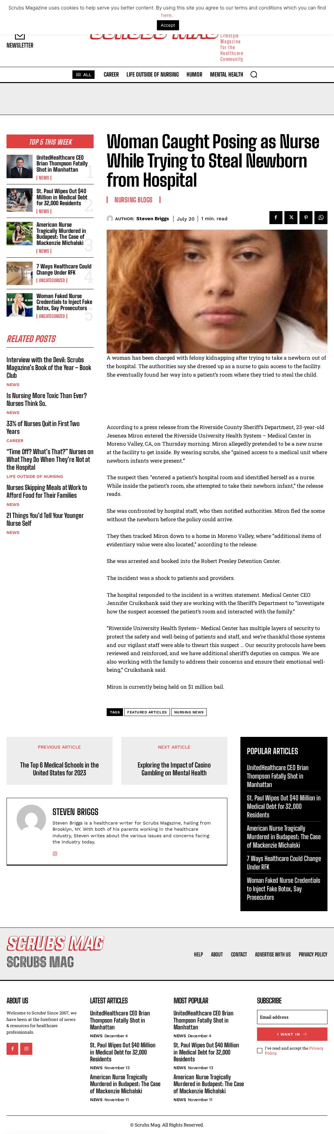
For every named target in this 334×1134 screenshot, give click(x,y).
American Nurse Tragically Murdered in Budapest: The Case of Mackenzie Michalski (61, 233)
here (166, 15)
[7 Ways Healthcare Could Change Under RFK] (20, 273)
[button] (254, 74)
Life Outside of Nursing (35, 476)
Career (15, 440)
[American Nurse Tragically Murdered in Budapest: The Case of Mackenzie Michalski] (20, 233)
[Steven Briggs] (111, 218)
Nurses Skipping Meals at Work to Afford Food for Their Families (47, 491)
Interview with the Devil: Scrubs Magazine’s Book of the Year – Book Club (49, 367)
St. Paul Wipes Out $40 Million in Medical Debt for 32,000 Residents (62, 197)
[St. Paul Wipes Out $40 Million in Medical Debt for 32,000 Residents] (20, 200)
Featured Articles (147, 712)
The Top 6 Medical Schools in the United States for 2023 (59, 769)
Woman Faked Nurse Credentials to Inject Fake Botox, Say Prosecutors (64, 302)
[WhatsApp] (320, 217)
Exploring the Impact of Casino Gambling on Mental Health (174, 769)
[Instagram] (55, 852)
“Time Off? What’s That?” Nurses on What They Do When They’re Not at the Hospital (50, 459)
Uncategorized (52, 280)
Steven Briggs (152, 219)
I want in (288, 1034)
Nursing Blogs (133, 199)
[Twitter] (290, 217)
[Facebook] (275, 217)
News (44, 178)
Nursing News (189, 712)
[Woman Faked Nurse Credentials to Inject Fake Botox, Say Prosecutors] (20, 305)
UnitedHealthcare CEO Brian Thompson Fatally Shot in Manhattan (62, 163)
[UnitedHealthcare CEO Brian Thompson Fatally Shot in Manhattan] (20, 166)
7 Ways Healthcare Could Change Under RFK (64, 269)
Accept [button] (168, 25)
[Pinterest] (305, 217)
